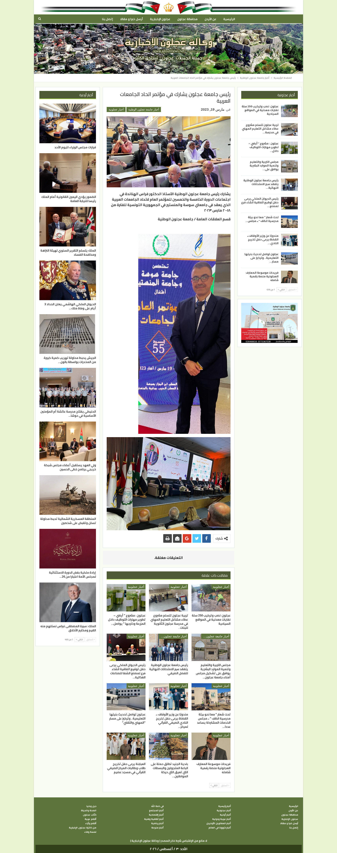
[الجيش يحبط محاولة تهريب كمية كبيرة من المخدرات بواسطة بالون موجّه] (67, 334)
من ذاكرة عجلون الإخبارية (82, 828)
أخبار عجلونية (116, 109)
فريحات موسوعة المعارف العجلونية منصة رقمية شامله (262, 276)
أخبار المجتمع (156, 810)
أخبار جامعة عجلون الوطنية (143, 109)
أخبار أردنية (225, 815)
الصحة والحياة (88, 810)
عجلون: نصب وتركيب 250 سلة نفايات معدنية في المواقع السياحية (260, 110)
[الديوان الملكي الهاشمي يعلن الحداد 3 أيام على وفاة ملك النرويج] (67, 280)
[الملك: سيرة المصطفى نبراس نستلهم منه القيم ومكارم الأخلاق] (67, 602)
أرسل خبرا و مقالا (131, 19)
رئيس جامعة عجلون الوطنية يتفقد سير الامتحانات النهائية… (260, 184)
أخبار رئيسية (224, 806)
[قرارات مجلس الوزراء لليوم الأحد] (67, 123)
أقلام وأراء (90, 823)
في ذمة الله (157, 806)
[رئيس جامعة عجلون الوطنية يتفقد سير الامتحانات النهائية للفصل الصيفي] (168, 647)
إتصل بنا (107, 19)
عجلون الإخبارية (160, 19)
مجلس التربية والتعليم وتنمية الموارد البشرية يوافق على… (264, 165)
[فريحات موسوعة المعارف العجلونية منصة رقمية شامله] (211, 746)
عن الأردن (210, 19)
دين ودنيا (91, 806)
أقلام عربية (90, 819)
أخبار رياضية (157, 823)
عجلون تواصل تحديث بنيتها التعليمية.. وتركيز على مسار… (261, 258)
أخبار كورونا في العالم (219, 828)
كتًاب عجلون (89, 815)
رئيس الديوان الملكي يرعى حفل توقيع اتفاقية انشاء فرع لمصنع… (259, 202)
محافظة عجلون (187, 19)
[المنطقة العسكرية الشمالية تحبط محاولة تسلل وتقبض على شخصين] (67, 495)
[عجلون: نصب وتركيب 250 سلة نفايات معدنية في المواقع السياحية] (211, 597)
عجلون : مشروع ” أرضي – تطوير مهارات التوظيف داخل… (263, 147)
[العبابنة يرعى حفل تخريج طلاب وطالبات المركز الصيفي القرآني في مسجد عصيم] (126, 746)
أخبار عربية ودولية (221, 819)
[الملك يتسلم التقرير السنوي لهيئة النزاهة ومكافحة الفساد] (67, 226)
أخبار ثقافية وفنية (154, 819)
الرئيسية (229, 19)
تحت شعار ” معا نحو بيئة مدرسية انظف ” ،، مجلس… (262, 218)
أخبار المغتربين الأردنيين (218, 823)
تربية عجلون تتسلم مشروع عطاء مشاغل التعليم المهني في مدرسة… (260, 128)
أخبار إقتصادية (156, 815)
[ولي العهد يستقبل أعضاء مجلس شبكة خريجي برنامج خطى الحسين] (67, 441)
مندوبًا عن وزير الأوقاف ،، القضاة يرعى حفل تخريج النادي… (262, 239)
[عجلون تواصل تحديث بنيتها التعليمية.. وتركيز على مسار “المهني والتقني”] (126, 697)
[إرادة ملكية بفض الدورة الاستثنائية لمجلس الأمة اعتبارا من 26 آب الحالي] (67, 548)
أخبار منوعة (157, 828)
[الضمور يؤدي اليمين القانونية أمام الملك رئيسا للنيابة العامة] (67, 173)
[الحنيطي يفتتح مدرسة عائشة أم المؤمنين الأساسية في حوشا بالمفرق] (67, 387)
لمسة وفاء (90, 832)
